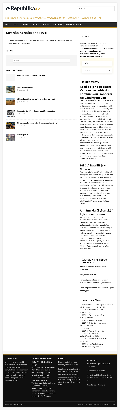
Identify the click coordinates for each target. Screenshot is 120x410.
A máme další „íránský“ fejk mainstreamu (96, 212)
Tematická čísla (91, 300)
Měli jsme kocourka (25, 87)
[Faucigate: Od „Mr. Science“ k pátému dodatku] (10, 115)
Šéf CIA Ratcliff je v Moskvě (93, 167)
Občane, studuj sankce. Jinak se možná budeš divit (37, 123)
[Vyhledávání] (96, 8)
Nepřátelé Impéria (92, 344)
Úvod (7, 25)
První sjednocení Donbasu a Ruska (31, 75)
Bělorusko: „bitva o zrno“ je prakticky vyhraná (36, 99)
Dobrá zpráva (22, 135)
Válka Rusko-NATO (92, 320)
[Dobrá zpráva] (10, 139)
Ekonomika (57, 25)
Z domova (25, 25)
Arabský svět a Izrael (73, 25)
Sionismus (86, 328)
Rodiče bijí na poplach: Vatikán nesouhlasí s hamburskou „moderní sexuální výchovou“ (96, 92)
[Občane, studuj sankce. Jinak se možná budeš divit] (10, 127)
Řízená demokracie (93, 331)
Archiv (15, 25)
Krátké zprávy (90, 82)
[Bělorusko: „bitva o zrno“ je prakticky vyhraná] (10, 104)
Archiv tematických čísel (91, 346)
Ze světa (36, 25)
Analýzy (46, 25)
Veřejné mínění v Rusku (89, 275)
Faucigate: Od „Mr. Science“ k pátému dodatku (36, 111)
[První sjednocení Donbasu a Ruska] (10, 80)
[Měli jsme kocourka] (10, 92)
